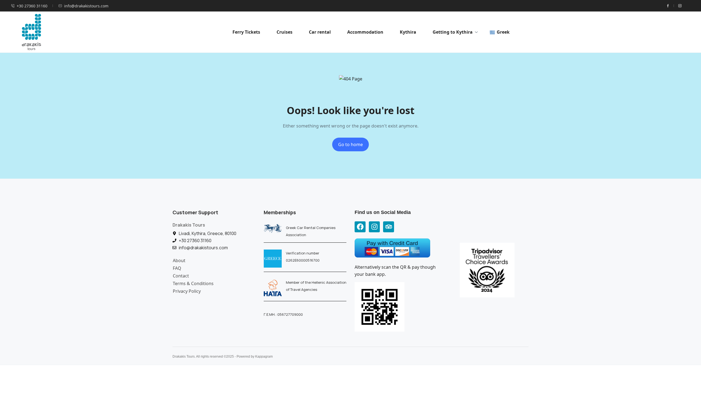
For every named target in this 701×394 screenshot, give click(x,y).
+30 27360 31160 (32, 5)
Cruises (284, 32)
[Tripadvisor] (388, 226)
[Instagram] (374, 226)
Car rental (320, 32)
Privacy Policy (187, 291)
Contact (181, 276)
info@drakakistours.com (86, 5)
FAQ (177, 268)
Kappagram (264, 356)
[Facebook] (360, 226)
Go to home (350, 144)
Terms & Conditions (193, 283)
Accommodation (365, 32)
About (179, 260)
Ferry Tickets (246, 32)
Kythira (408, 32)
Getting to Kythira (453, 32)
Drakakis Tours (189, 225)
